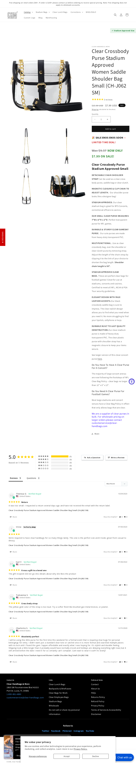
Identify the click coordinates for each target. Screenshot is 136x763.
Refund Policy (97, 701)
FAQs (93, 692)
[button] (28, 12)
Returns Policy (98, 697)
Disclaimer (96, 714)
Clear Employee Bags (59, 697)
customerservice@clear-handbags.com (25, 697)
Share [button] (96, 434)
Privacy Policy (97, 705)
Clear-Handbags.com (19, 762)
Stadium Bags (55, 701)
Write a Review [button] (118, 457)
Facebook (56, 731)
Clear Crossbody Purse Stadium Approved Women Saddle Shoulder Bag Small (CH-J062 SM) (48, 510)
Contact (95, 684)
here (100, 358)
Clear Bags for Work (58, 692)
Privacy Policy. (80, 749)
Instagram (79, 731)
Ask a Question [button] (93, 457)
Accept (67, 756)
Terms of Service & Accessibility (106, 709)
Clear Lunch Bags (57, 684)
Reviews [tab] (14, 478)
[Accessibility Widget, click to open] (132, 382)
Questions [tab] (31, 478)
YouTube (90, 731)
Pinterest (67, 731)
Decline (95, 756)
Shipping (95, 109)
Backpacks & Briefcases (60, 688)
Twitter (45, 731)
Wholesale (54, 705)
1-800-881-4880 (14, 694)
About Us (95, 688)
